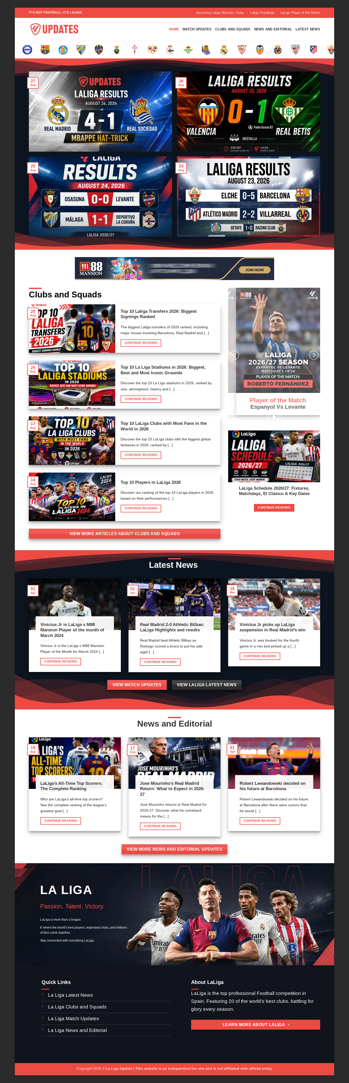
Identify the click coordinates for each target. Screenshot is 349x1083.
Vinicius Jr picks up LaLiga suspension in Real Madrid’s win (272, 627)
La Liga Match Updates (73, 1018)
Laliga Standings (262, 13)
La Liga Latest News (71, 995)
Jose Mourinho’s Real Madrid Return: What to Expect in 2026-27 (172, 789)
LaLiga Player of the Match (300, 13)
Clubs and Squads (232, 29)
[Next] (313, 355)
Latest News (308, 29)
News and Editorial (273, 29)
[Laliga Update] (54, 29)
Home (174, 29)
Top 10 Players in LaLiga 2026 (151, 482)
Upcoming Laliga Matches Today (220, 13)
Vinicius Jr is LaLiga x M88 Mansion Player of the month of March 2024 (72, 630)
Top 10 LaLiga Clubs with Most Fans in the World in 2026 (164, 426)
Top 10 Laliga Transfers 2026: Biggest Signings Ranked (159, 314)
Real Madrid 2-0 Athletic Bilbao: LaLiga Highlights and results (172, 627)
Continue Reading (141, 342)
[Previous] (234, 355)
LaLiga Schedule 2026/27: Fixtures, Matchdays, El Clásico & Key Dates (274, 491)
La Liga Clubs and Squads (77, 1006)
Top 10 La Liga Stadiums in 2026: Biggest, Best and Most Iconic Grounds (163, 370)
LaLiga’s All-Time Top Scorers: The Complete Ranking (71, 786)
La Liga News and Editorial (77, 1030)
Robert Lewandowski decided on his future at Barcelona (273, 786)
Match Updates (197, 29)
